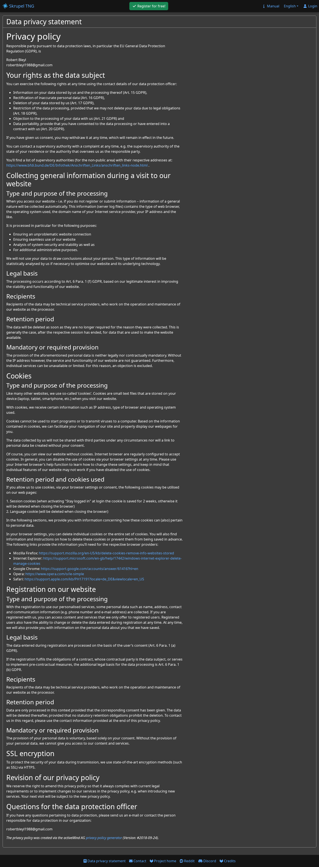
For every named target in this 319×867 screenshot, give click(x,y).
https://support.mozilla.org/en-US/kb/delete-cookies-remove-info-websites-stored (106, 553)
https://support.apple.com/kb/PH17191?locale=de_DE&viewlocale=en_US (84, 579)
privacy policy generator (104, 837)
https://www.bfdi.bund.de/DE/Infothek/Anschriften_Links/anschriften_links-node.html (77, 165)
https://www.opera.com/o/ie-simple (54, 574)
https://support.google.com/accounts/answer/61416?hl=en (89, 568)
